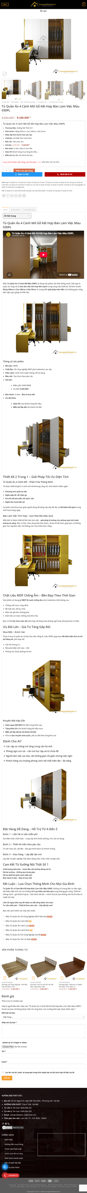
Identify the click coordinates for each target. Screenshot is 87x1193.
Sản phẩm (15, 102)
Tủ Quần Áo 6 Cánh (51, 182)
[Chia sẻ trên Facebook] (8, 196)
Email (4, 1062)
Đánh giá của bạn (8, 1013)
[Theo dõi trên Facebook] (3, 1124)
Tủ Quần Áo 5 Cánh (56, 102)
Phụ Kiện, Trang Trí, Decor (67, 1186)
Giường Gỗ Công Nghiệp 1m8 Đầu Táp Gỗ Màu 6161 (14, 986)
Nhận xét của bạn (9, 1022)
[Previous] (6, 45)
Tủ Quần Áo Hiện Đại (53, 191)
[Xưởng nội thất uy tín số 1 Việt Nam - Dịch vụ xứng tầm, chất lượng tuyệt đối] (43, 4)
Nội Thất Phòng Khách (39, 1185)
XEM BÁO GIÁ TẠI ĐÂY (50, 162)
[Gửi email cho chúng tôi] (6, 1124)
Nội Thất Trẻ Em (23, 1185)
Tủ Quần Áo (42, 102)
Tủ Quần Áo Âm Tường (66, 182)
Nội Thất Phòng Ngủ (28, 102)
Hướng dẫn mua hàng (14, 1144)
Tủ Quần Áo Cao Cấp (31, 185)
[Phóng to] (4, 74)
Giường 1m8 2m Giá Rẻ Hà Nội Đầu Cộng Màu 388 (41, 986)
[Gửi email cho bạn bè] (16, 196)
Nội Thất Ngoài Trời (33, 1186)
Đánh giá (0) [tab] (15, 210)
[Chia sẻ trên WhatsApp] (4, 196)
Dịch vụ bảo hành (12, 1167)
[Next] (81, 45)
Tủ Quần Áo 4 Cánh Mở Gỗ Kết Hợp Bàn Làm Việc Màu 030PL (25, 191)
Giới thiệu (9, 1139)
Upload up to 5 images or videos (14, 1042)
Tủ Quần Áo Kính (66, 191)
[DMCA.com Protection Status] (13, 1127)
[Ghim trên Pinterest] (20, 196)
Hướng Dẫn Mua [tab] (29, 210)
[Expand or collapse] (28, 215)
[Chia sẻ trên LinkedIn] (24, 196)
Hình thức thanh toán (14, 1158)
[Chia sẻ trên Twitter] (12, 196)
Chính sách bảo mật (13, 1149)
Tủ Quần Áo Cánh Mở (16, 185)
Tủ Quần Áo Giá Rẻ (57, 185)
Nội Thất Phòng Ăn (70, 1185)
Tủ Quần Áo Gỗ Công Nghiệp (73, 185)
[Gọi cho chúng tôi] (9, 1124)
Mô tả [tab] (5, 210)
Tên (4, 1051)
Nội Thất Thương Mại (49, 1186)
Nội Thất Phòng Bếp (18, 1186)
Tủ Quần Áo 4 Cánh (24, 182)
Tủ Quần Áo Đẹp (44, 185)
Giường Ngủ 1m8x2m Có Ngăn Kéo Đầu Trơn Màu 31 (70, 986)
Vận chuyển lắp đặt (13, 1162)
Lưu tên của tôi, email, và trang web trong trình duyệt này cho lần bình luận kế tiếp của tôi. (40, 1072)
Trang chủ (5, 102)
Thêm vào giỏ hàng (24, 171)
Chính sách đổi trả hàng (14, 1153)
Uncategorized (19, 187)
